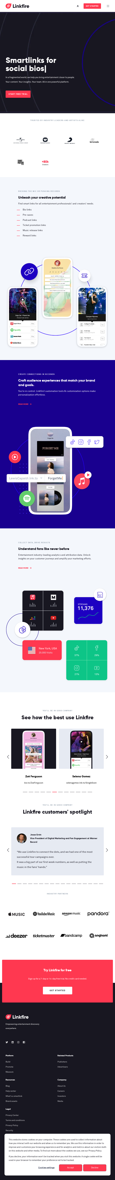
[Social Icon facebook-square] (23, 1042)
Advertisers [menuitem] (63, 1067)
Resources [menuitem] (10, 1080)
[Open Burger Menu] (108, 6)
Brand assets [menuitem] (11, 1101)
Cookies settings (46, 1168)
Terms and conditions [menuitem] (15, 1120)
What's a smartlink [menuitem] (14, 1096)
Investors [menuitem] (62, 1096)
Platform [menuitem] (9, 1056)
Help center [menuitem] (11, 1091)
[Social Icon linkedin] (12, 1042)
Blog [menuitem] (8, 1086)
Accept (70, 1168)
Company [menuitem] (62, 1080)
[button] (8, 757)
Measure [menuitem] (9, 1072)
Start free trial (18, 94)
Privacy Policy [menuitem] (12, 1125)
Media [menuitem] (60, 1101)
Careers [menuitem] (61, 1091)
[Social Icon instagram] (18, 1042)
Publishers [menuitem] (62, 1062)
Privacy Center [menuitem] (12, 1115)
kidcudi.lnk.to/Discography (81, 783)
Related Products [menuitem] (65, 1056)
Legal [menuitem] (8, 1109)
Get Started (92, 6)
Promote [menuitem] (9, 1067)
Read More (23, 404)
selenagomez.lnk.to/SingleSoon (34, 783)
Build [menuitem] (8, 1062)
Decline (94, 1168)
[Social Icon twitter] (8, 1042)
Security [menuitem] (9, 1130)
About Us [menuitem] (61, 1086)
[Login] (78, 6)
